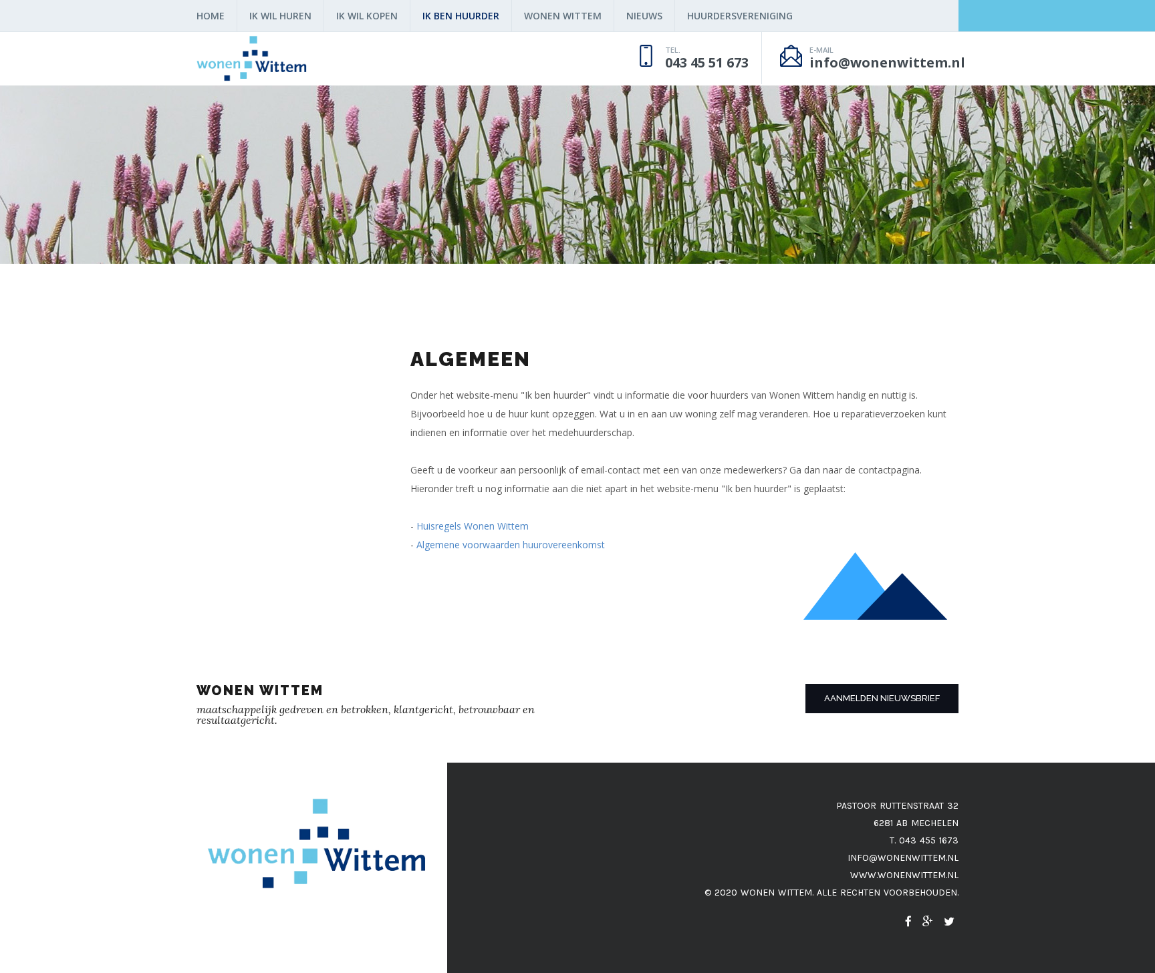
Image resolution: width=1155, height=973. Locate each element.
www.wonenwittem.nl (904, 875)
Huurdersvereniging (740, 15)
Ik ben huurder (460, 15)
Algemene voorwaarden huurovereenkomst (510, 544)
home (211, 15)
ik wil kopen (367, 15)
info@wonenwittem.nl (903, 857)
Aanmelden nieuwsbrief (882, 698)
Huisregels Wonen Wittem (472, 526)
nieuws (644, 15)
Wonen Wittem (563, 15)
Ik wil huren (280, 15)
